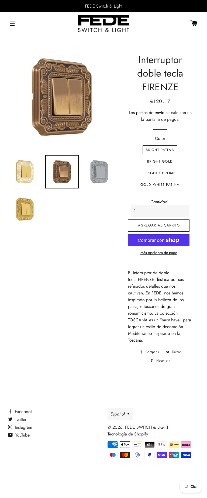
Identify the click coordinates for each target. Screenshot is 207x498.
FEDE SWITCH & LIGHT (146, 427)
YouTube (22, 435)
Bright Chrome (160, 173)
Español (118, 414)
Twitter (19, 419)
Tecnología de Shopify (128, 434)
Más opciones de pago (158, 252)
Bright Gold (160, 161)
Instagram (22, 427)
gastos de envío (150, 112)
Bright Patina (160, 149)
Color (160, 138)
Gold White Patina (160, 184)
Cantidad (158, 202)
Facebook (23, 411)
